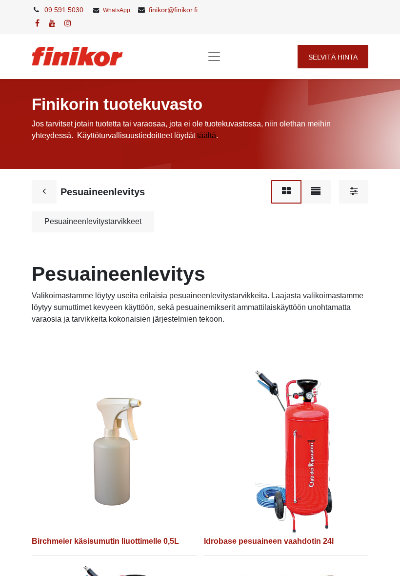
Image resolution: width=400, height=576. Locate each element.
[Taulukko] (286, 192)
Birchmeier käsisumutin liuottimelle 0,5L (105, 541)
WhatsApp (116, 10)
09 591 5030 (63, 10)
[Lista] (315, 192)
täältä (206, 135)
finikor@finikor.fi (173, 10)
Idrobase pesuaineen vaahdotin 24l (269, 541)
